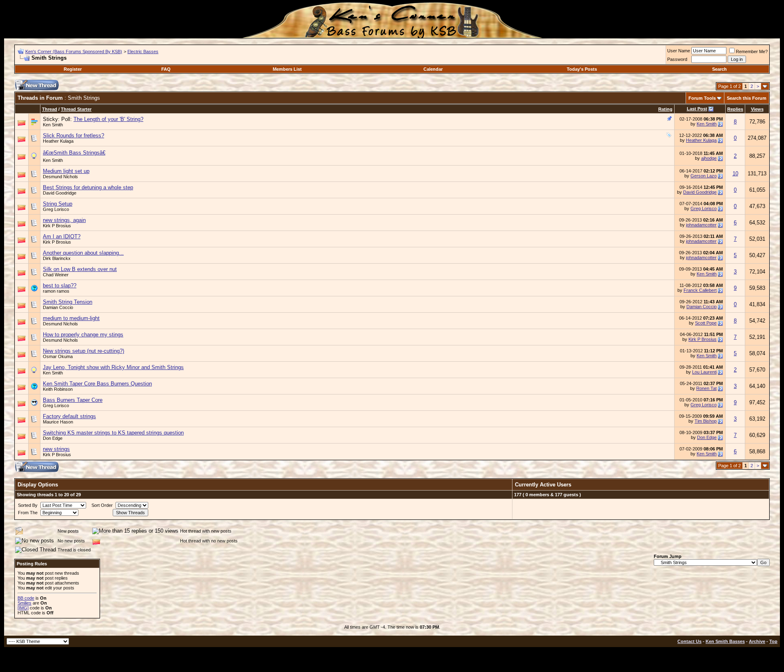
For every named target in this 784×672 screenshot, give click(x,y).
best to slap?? (59, 285)
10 (735, 173)
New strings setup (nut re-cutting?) (83, 351)
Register (73, 69)
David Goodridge (59, 192)
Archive (757, 641)
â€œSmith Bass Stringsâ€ (74, 153)
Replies (735, 109)
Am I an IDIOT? (61, 236)
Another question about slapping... (83, 253)
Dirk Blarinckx (57, 258)
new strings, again (64, 220)
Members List (287, 69)
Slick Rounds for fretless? (73, 135)
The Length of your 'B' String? (108, 119)
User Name (678, 50)
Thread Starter (76, 109)
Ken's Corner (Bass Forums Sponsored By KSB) (73, 51)
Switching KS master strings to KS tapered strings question (113, 433)
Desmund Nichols (60, 176)
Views (757, 109)
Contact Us (689, 641)
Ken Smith (53, 124)
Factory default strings (69, 416)
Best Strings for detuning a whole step (88, 187)
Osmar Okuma (58, 356)
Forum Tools (702, 98)
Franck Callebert (700, 290)
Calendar (433, 69)
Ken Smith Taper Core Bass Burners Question (97, 384)
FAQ (166, 69)
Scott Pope (706, 322)
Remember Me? (752, 51)
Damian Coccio (58, 307)
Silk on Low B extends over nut (80, 269)
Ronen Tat (706, 388)
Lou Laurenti (704, 372)
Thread (49, 109)
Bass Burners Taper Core (72, 400)
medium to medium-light (71, 318)
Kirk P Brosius (57, 225)
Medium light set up (66, 171)
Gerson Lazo (703, 175)
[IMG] (23, 607)
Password (677, 59)
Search (719, 69)
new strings (56, 449)
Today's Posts (582, 69)
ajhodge (709, 158)
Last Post (697, 108)
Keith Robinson (58, 389)
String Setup (57, 204)
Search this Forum (746, 98)
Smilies (24, 602)
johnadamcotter (701, 224)
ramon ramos (56, 291)
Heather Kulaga (58, 141)
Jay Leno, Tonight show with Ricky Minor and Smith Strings (113, 367)
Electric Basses (142, 51)
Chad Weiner (56, 274)
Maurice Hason (58, 421)
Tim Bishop (706, 421)
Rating (665, 109)
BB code (26, 598)
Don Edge (52, 438)
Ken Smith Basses (725, 641)
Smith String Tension (67, 302)
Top (773, 641)
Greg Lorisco (56, 209)
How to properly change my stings (83, 335)
